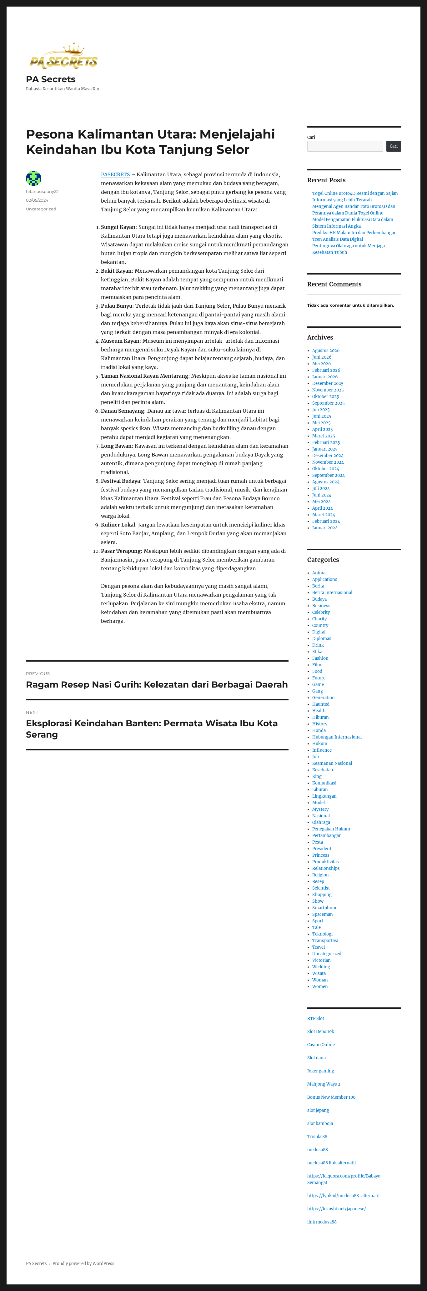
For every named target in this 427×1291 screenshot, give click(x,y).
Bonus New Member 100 (331, 1097)
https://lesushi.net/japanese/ (336, 1209)
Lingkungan (324, 796)
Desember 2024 (328, 455)
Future (318, 678)
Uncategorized (41, 208)
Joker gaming (320, 1071)
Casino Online (321, 1044)
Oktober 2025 (325, 396)
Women (320, 986)
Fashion (320, 658)
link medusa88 (322, 1222)
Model (318, 802)
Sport (317, 921)
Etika (317, 651)
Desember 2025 (328, 383)
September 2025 (328, 403)
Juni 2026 (322, 357)
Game (318, 684)
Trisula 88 (317, 1136)
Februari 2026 (326, 370)
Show (318, 901)
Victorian (321, 960)
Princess (320, 855)
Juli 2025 (321, 409)
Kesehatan (322, 770)
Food (317, 671)
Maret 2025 (323, 436)
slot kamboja (320, 1123)
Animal (319, 573)
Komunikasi (324, 783)
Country (320, 625)
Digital (318, 632)
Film (316, 665)
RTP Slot (315, 1018)
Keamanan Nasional (332, 763)
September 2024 (328, 475)
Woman (320, 980)
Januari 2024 (325, 528)
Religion (320, 875)
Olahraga (321, 822)
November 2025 (328, 390)
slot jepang (318, 1110)
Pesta (317, 842)
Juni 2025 (321, 416)
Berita (318, 586)
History (319, 724)
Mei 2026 (321, 363)
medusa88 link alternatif (331, 1163)
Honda (319, 730)
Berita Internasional (332, 592)
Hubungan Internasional (337, 737)
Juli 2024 (321, 488)
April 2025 (322, 429)
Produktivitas (325, 862)
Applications (324, 579)
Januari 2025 (325, 449)
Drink (318, 645)
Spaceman (322, 914)
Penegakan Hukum (331, 829)
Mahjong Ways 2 (323, 1084)
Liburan (320, 789)
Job (315, 756)
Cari (311, 137)
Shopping (322, 894)
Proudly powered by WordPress (83, 1263)
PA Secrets (51, 79)
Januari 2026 (325, 377)
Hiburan (320, 717)
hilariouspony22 (42, 191)
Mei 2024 (321, 501)
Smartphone (324, 907)
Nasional (321, 816)
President (321, 848)
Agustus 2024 (325, 482)
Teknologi (322, 934)
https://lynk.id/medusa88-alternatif (343, 1195)
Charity (319, 619)
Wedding (321, 967)
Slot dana (316, 1058)
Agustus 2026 (326, 350)
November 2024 (328, 462)
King (317, 776)
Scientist (321, 888)
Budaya (319, 599)
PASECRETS (115, 174)
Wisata (319, 973)
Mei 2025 (321, 423)
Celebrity (321, 612)
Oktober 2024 (325, 469)
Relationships (326, 868)
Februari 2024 (326, 521)
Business (321, 605)
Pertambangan (327, 835)
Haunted (320, 704)
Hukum (319, 743)
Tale (316, 927)
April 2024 (322, 508)
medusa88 (317, 1149)
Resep (318, 881)
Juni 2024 (321, 495)
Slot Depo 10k (320, 1031)
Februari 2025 (326, 442)
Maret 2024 (323, 514)
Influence (322, 750)
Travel (318, 947)
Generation (323, 697)
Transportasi (325, 940)
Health (319, 711)
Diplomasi (322, 638)
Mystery (320, 809)
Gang (317, 691)
